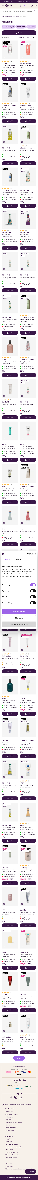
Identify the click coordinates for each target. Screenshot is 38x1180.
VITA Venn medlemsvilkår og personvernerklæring (20, 1169)
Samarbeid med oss (11, 1152)
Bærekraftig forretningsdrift (13, 1147)
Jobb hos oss (9, 1149)
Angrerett (8, 1119)
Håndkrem (23, 16)
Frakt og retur (9, 1117)
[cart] (36, 6)
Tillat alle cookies (19, 611)
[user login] (24, 6)
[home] (9, 5)
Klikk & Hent (9, 1125)
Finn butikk (8, 1141)
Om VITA (8, 1139)
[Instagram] (15, 1097)
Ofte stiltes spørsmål (11, 1114)
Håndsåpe (31, 27)
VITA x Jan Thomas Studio (13, 1155)
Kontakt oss (9, 1111)
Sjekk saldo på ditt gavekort (14, 1122)
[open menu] (3, 6)
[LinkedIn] (20, 1097)
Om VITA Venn (9, 1166)
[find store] (21, 6)
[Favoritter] (28, 6)
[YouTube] (25, 1097)
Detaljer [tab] (19, 559)
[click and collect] (32, 6)
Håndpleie (16, 16)
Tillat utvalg (19, 618)
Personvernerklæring (11, 1144)
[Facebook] (11, 1097)
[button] (34, 11)
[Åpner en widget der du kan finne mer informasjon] (30, 1171)
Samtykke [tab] (7, 559)
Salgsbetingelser (10, 1127)
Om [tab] (31, 559)
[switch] (33, 590)
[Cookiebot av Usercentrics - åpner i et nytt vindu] (27, 554)
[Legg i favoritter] (4, 57)
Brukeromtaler (9, 1130)
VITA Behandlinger (11, 1157)
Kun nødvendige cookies (19, 624)
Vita (3, 16)
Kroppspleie (8, 16)
